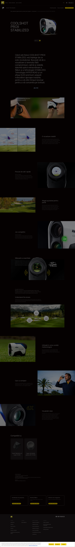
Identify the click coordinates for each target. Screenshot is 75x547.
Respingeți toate (57, 544)
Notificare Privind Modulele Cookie (33, 545)
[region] (37, 544)
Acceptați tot (63, 544)
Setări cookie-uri (51, 544)
